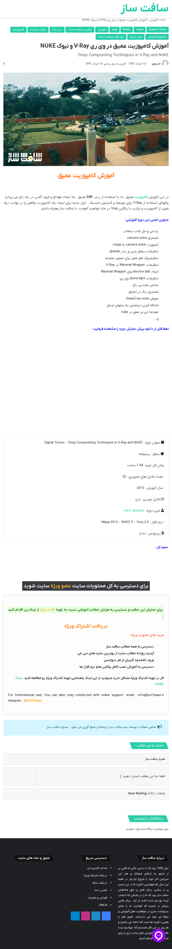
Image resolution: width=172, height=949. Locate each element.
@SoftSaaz (33, 700)
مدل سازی (136, 37)
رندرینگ (57, 29)
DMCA (103, 905)
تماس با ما (101, 890)
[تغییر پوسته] (13, 10)
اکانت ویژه (47, 610)
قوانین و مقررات (97, 898)
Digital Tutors (157, 29)
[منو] (5, 10)
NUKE (126, 29)
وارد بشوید (133, 829)
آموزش (153, 20)
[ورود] (21, 10)
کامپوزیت (18, 29)
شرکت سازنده (38, 29)
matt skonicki (134, 510)
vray (114, 29)
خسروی (156, 64)
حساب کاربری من (97, 868)
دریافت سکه (99, 883)
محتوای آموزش (157, 37)
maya (139, 29)
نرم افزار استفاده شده (111, 37)
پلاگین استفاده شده (80, 29)
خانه (163, 20)
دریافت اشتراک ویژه (95, 875)
